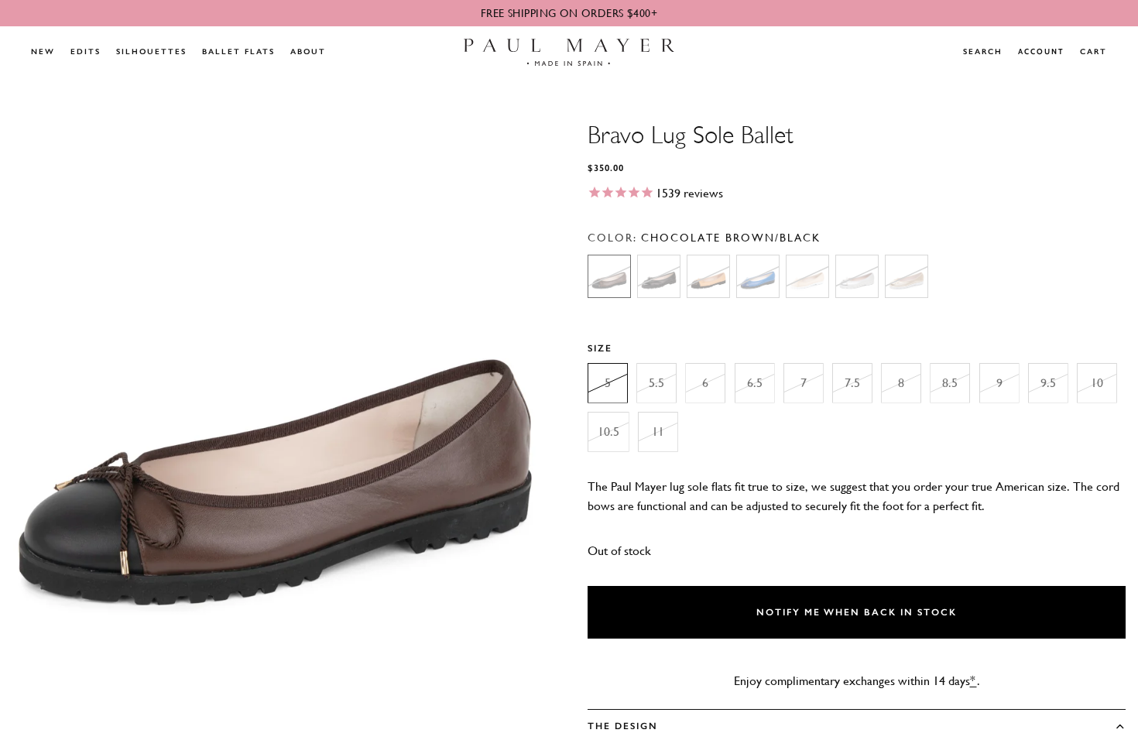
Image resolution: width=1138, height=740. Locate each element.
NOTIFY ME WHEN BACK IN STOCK (856, 612)
